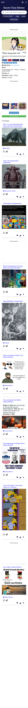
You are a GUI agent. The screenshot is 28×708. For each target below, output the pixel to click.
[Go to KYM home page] (2, 2)
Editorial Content (14, 19)
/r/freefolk (7, 148)
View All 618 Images (14, 112)
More (23, 60)
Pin (10, 60)
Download (16, 60)
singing (14, 63)
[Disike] (17, 154)
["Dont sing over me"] (14, 43)
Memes (23, 16)
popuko (6, 63)
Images (17, 16)
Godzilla (7, 343)
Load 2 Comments (14, 116)
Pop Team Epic (15, 65)
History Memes (9, 385)
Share (5, 60)
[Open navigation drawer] (26, 2)
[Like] (20, 154)
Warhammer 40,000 (10, 191)
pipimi (10, 63)
